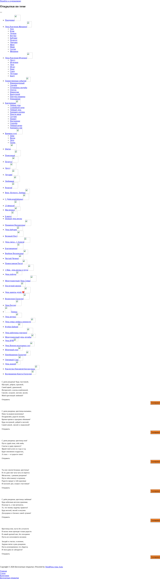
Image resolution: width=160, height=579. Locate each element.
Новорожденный (17, 83)
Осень (12, 142)
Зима (12, 136)
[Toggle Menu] (1, 12)
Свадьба (13, 85)
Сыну (12, 71)
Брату (12, 76)
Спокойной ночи (17, 107)
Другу (12, 60)
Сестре (13, 49)
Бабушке (13, 38)
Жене (12, 45)
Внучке (13, 36)
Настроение (15, 121)
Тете (12, 29)
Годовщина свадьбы (18, 87)
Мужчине (14, 62)
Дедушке (14, 74)
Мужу (12, 67)
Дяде (12, 65)
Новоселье (14, 92)
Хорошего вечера (17, 112)
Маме (12, 47)
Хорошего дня (16, 128)
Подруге (13, 40)
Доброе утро (15, 105)
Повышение (15, 99)
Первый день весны (13, 219)
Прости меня (15, 114)
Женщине (14, 51)
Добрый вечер (16, 125)
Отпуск (13, 90)
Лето (12, 140)
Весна (12, 138)
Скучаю (13, 116)
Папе (12, 69)
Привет (13, 119)
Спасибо (13, 123)
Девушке (14, 42)
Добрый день (15, 110)
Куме (12, 31)
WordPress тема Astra (54, 567)
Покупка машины (17, 96)
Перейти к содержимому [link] (10, 1)
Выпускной (15, 94)
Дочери (13, 33)
